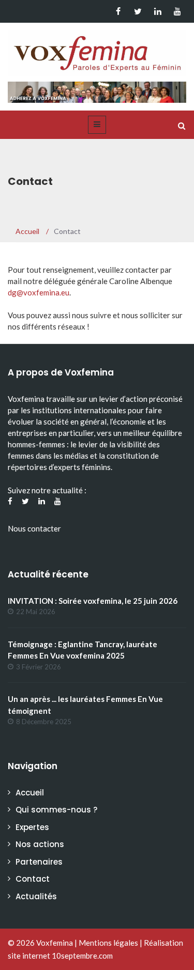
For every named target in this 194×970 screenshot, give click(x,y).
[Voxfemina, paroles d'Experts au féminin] (97, 51)
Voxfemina (54, 942)
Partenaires (39, 861)
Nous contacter (34, 528)
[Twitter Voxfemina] (138, 11)
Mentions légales (108, 942)
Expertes (32, 827)
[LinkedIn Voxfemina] (157, 11)
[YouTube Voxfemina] (177, 11)
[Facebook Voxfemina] (118, 11)
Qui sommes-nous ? (56, 809)
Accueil (30, 792)
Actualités (36, 896)
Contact (33, 878)
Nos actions (40, 844)
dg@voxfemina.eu (38, 292)
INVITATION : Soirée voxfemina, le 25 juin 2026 (92, 600)
